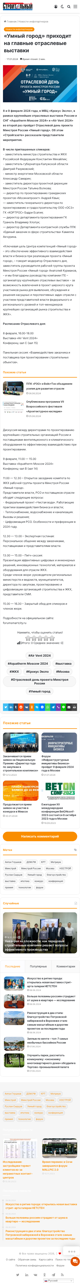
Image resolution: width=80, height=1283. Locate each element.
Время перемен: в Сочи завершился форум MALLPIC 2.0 (57, 1165)
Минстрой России (31, 868)
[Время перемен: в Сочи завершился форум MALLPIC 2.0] (59, 1148)
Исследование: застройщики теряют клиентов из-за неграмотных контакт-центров (18, 1169)
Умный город (40, 691)
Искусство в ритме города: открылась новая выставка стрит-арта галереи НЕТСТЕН (49, 982)
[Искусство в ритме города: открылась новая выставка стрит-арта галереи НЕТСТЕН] (14, 984)
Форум (60, 1265)
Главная (11, 21)
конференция (56, 881)
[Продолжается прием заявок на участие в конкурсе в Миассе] (21, 791)
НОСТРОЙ (65, 868)
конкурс (39, 881)
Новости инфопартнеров (33, 21)
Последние (12, 966)
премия (9, 887)
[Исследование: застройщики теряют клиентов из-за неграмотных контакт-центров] (20, 1148)
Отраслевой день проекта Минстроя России (40, 681)
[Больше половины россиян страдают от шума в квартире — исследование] (14, 1001)
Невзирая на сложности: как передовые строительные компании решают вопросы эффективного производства (36, 945)
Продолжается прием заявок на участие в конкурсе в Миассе (17, 808)
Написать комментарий (40, 836)
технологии (24, 887)
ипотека (25, 881)
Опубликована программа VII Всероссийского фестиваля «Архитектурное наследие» (45, 406)
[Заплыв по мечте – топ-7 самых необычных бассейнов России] (14, 1044)
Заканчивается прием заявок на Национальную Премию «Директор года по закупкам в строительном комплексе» (20, 763)
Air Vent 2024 (40, 655)
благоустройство (56, 874)
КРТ (43, 862)
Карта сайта (46, 1259)
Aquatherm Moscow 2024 (29, 663)
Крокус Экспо (38, 671)
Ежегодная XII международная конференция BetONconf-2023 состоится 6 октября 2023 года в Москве (58, 811)
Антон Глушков (13, 862)
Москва (63, 671)
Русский (52, 1280)
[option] (40, 932)
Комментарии (66, 966)
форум (39, 887)
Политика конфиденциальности (35, 1265)
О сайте (10, 1259)
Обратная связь (27, 1259)
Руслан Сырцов (13, 874)
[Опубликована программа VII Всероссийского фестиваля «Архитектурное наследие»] (13, 406)
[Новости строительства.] (18, 6)
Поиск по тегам (64, 1259)
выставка (64, 663)
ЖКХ (15, 671)
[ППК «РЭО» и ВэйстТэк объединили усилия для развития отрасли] (13, 388)
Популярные (38, 966)
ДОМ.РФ (31, 862)
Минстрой (10, 868)
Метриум (56, 862)
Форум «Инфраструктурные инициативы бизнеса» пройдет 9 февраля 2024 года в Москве (57, 763)
